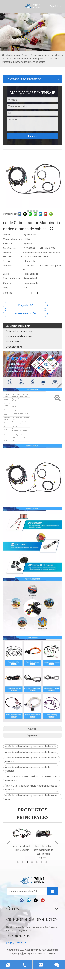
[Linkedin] (29, 900)
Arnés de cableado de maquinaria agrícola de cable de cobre (30, 759)
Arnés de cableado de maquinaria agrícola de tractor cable (31, 797)
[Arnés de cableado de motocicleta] (22, 834)
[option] (22, 838)
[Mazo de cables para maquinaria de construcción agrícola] (43, 834)
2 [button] (23, 862)
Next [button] (56, 843)
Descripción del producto (18, 326)
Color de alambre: (12, 278)
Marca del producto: (13, 239)
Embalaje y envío (14, 347)
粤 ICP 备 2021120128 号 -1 (41, 953)
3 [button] (27, 862)
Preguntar (23, 305)
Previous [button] (8, 843)
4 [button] (32, 862)
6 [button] (42, 862)
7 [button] (46, 862)
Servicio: (7, 261)
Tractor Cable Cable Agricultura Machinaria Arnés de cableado (31, 788)
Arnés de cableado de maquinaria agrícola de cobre (30, 752)
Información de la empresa (19, 336)
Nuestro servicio (14, 341)
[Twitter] (36, 900)
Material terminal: (7, 254)
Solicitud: (7, 243)
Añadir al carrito (23, 313)
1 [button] (18, 862)
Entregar (32, 136)
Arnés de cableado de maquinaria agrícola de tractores (27, 769)
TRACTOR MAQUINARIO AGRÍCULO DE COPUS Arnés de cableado (31, 778)
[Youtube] (43, 900)
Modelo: (7, 234)
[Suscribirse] (52, 891)
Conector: (8, 283)
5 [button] (37, 862)
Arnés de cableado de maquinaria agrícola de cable (30, 746)
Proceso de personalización (19, 331)
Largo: (6, 274)
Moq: (5, 287)
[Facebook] (22, 900)
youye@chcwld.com (16, 942)
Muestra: (7, 265)
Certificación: (9, 248)
